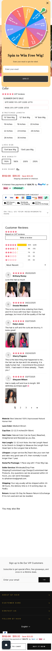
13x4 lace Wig (10, 149)
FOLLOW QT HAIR (11, 619)
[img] (19, 273)
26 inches (35, 131)
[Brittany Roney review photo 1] (11, 289)
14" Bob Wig (40, 117)
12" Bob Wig (24, 117)
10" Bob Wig (9, 117)
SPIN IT (26, 79)
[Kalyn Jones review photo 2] (23, 339)
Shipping (17, 179)
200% (25, 161)
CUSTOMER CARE (11, 603)
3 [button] (26, 407)
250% (35, 161)
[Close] (47, 3)
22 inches (8, 131)
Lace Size (8, 145)
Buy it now (39, 646)
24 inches (21, 131)
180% (16, 161)
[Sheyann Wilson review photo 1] (11, 395)
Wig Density (9, 157)
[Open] (6, 645)
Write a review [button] (26, 238)
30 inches (21, 138)
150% (6, 161)
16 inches (8, 124)
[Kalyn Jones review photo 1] (11, 339)
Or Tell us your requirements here (23, 213)
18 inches (21, 124)
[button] (8, 94)
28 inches (8, 138)
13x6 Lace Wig (27, 149)
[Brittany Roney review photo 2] (24, 289)
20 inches (34, 124)
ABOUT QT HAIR (11, 595)
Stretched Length (13, 113)
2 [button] (20, 407)
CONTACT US (9, 611)
